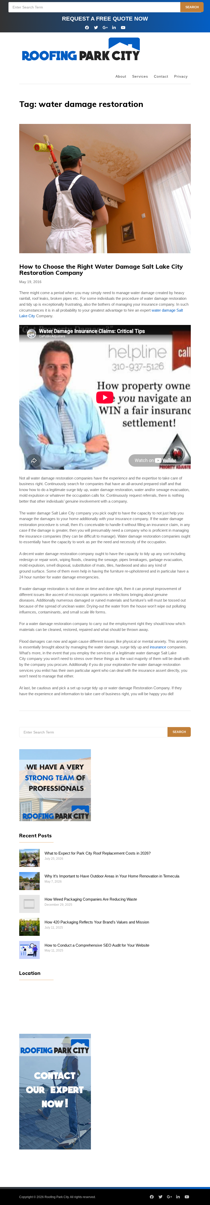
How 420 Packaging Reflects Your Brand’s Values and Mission (97, 922)
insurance (158, 647)
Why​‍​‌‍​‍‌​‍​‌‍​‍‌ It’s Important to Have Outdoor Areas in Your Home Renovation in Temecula (112, 876)
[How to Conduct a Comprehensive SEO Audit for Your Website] (29, 950)
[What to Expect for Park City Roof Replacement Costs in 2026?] (29, 858)
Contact (161, 76)
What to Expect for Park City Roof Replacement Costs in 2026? (98, 853)
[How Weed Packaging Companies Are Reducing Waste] (29, 904)
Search (192, 7)
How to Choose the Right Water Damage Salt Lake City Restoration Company (101, 269)
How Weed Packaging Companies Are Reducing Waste (91, 899)
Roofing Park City (57, 1197)
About (121, 76)
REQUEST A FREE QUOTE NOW (105, 18)
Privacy (181, 76)
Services (140, 76)
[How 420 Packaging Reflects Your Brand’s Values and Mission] (29, 927)
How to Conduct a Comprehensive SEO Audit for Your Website (97, 945)
